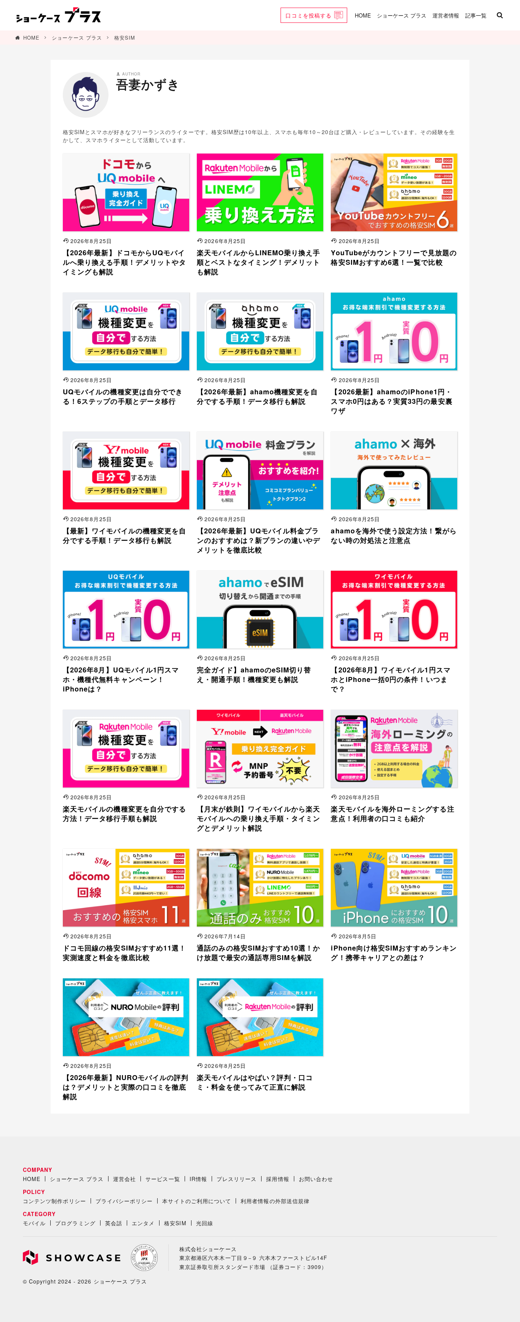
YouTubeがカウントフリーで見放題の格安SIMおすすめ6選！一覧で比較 (393, 257)
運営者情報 (445, 15)
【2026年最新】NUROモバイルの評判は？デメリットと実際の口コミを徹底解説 (125, 1087)
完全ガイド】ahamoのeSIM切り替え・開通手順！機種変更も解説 (254, 674)
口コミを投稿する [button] (309, 15)
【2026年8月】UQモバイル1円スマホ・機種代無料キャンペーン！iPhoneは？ (121, 679)
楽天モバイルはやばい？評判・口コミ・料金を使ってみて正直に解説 (255, 1082)
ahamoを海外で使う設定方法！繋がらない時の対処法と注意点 (393, 535)
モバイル (34, 1223)
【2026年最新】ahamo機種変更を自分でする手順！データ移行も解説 (257, 396)
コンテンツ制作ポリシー (54, 1201)
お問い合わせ (316, 1179)
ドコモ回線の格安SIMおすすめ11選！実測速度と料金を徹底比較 (124, 952)
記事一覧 (476, 15)
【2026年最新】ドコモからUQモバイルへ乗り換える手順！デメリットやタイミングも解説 (124, 262)
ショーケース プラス (401, 15)
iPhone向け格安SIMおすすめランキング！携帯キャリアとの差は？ (393, 952)
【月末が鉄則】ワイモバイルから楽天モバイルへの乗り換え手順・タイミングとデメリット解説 (258, 818)
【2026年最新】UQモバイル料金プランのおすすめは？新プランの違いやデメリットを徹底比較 (258, 540)
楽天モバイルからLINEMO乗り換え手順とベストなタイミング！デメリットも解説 (258, 262)
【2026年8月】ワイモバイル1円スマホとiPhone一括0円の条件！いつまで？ (390, 679)
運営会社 (124, 1179)
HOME (363, 15)
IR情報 (198, 1179)
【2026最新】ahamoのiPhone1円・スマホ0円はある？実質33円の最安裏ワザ (391, 401)
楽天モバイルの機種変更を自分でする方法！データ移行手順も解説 (124, 813)
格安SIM (124, 37)
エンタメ (143, 1223)
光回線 (204, 1223)
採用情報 (277, 1179)
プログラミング (75, 1223)
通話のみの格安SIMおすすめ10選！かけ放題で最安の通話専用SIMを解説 (258, 952)
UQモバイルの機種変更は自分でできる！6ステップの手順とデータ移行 (123, 396)
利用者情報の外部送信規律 (275, 1201)
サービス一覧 (162, 1179)
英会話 (113, 1223)
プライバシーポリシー (124, 1201)
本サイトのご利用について (196, 1201)
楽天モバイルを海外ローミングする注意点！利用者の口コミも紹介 (392, 813)
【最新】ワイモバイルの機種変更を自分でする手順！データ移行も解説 (124, 535)
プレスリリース (237, 1179)
